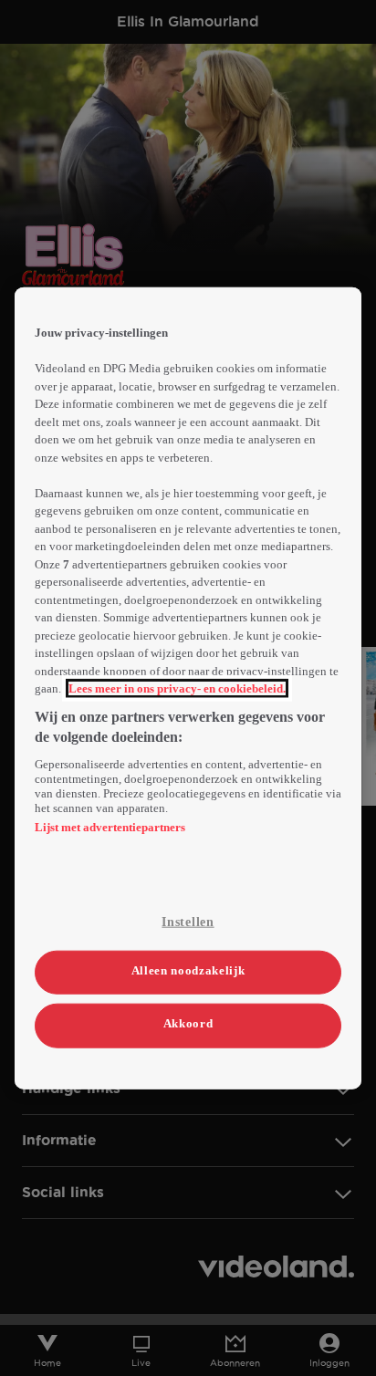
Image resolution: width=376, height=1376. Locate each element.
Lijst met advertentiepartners (110, 826)
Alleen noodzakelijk (188, 970)
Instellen (188, 921)
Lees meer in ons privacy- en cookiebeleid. (177, 688)
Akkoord (188, 1023)
